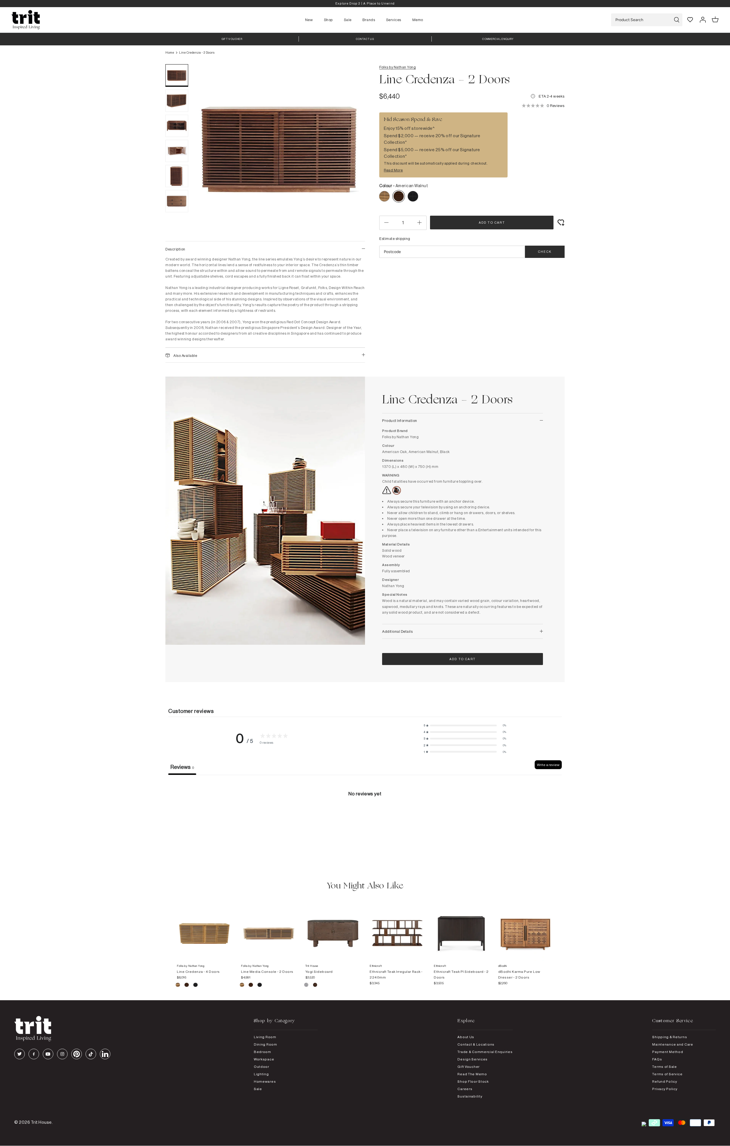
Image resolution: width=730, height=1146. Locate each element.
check (544, 252)
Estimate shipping (394, 238)
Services (393, 19)
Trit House (41, 1122)
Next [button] (353, 149)
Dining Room (265, 1044)
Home (169, 52)
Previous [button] (205, 149)
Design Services (472, 1059)
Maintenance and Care (672, 1044)
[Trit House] (25, 20)
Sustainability (469, 1096)
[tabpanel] (365, 818)
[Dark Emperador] (315, 986)
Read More (393, 170)
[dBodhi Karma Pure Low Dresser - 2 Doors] (525, 927)
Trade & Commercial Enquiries (484, 1052)
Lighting (261, 1074)
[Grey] (306, 986)
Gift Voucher (468, 1066)
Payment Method (667, 1052)
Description (175, 249)
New (309, 19)
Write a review (548, 765)
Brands (368, 19)
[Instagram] (62, 1054)
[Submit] (677, 20)
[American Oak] (178, 986)
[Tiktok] (91, 1054)
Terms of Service (667, 1074)
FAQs (657, 1059)
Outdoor (261, 1066)
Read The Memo (472, 1074)
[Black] (195, 986)
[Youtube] (48, 1054)
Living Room (265, 1037)
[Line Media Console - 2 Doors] (268, 927)
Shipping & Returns (669, 1037)
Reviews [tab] (182, 766)
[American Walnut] (186, 986)
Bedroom (262, 1052)
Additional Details (397, 631)
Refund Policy (664, 1081)
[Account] (702, 19)
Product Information (399, 420)
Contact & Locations (475, 1044)
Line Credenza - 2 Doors (196, 52)
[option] (365, 3)
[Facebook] (34, 1054)
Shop (328, 19)
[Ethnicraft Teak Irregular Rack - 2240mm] (397, 927)
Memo (417, 19)
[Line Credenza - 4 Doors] (204, 927)
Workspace (264, 1059)
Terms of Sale (664, 1066)
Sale (348, 19)
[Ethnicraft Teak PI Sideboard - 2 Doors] (461, 927)
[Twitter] (19, 1054)
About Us (465, 1037)
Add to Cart (492, 223)
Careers (464, 1089)
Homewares (265, 1081)
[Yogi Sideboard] (332, 927)
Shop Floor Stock (473, 1081)
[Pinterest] (76, 1054)
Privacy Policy (664, 1089)
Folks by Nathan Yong (397, 67)
